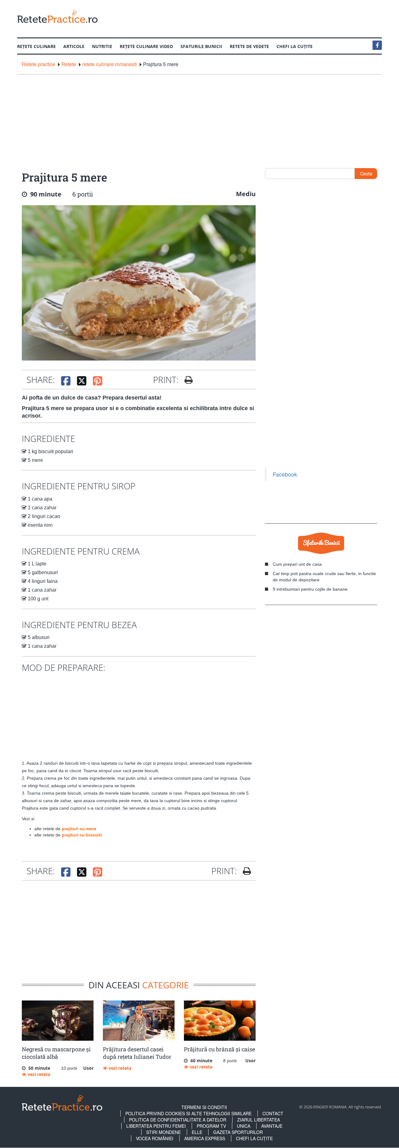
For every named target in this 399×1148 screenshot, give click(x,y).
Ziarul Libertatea (258, 1120)
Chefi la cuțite (294, 46)
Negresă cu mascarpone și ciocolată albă (56, 1052)
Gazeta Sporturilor (238, 1132)
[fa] (186, 380)
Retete (68, 64)
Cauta (366, 173)
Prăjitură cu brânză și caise (219, 1049)
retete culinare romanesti (109, 64)
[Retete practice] (57, 16)
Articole (73, 46)
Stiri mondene (163, 1132)
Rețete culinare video (146, 46)
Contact (272, 1113)
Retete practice (38, 64)
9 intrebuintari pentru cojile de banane (310, 589)
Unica (243, 1126)
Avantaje (271, 1126)
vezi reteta (38, 1074)
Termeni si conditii (204, 1107)
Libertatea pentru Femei (156, 1126)
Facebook (285, 474)
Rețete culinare (36, 46)
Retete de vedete (249, 46)
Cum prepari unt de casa (297, 564)
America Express (204, 1138)
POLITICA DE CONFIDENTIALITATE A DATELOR (177, 1120)
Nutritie (102, 46)
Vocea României (154, 1138)
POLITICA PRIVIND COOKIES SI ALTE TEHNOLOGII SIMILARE (188, 1113)
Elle (197, 1132)
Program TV (211, 1126)
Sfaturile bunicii (201, 46)
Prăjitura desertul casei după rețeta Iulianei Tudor (137, 1052)
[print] (244, 871)
